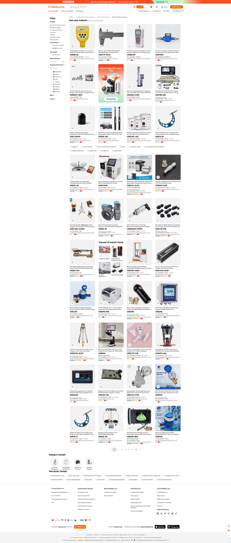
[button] (134, 7)
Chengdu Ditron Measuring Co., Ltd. (165, 100)
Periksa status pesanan (163, 499)
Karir (52, 502)
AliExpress (90, 535)
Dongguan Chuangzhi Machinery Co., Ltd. (138, 232)
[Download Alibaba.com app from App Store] (160, 527)
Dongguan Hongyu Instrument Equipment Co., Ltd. (139, 98)
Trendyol (134, 535)
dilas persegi (89, 479)
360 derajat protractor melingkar (92, 475)
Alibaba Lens (62, 526)
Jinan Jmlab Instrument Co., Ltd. (79, 98)
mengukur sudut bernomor (172, 475)
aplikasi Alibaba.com (147, 526)
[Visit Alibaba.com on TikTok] (176, 513)
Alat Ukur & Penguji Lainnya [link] (119, 17)
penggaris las (105, 150)
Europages (142, 535)
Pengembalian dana (135, 502)
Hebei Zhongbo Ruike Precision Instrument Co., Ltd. (168, 357)
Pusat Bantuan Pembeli (136, 492)
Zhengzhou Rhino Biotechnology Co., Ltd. (109, 315)
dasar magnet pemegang (73, 479)
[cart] (157, 7)
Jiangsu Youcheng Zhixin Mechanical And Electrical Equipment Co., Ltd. (139, 192)
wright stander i (118, 150)
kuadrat (123, 146)
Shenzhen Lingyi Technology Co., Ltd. (80, 140)
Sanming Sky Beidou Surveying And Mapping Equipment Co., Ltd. (82, 358)
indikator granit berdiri (132, 475)
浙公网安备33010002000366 (145, 540)
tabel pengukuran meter (58, 475)
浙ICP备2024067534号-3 (161, 540)
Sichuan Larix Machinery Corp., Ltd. (108, 58)
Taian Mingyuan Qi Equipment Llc (79, 400)
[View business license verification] (132, 540)
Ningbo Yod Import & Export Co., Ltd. (137, 398)
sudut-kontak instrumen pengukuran (155, 146)
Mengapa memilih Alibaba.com (59, 492)
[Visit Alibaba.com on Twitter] (165, 513)
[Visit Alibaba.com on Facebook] (158, 513)
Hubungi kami (134, 495)
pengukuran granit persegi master (151, 475)
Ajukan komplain (135, 499)
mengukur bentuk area (78, 150)
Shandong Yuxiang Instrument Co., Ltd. (166, 58)
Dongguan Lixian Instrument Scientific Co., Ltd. (139, 274)
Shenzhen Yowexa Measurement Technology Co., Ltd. (139, 58)
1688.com (97, 535)
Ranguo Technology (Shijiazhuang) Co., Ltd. (139, 357)
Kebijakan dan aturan (83, 509)
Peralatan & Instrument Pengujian (85, 17)
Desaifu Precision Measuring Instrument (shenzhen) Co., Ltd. (139, 317)
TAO (129, 535)
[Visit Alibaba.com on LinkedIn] (161, 513)
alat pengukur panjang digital (117, 479)
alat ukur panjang (87, 146)
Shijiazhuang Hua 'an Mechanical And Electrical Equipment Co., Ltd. (168, 315)
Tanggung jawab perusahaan (59, 499)
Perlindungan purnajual (84, 502)
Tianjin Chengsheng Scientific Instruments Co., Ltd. (139, 140)
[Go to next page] (139, 449)
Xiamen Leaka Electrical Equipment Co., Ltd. (167, 234)
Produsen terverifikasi (110, 492)
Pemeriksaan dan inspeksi (85, 506)
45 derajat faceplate (57, 479)
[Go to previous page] (110, 449)
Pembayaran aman (83, 492)
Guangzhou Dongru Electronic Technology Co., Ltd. (82, 58)
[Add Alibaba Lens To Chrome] (80, 527)
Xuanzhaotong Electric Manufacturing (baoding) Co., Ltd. (111, 189)
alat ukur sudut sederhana (164, 479)
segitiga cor (75, 146)
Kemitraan (160, 506)
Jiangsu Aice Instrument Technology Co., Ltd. (111, 234)
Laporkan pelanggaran (136, 511)
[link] (228, 526)
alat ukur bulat (101, 479)
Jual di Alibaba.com (162, 492)
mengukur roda (93, 150)
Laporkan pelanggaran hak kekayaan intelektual (140, 506)
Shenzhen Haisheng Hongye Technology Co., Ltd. (168, 189)
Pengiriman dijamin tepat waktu (86, 499)
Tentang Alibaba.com (57, 488)
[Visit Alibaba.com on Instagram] (169, 513)
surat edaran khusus (147, 479)
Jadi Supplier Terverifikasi (164, 502)
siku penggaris (133, 479)
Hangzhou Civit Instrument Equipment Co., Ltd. (82, 274)
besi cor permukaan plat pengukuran (106, 146)
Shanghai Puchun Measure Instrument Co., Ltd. (82, 189)
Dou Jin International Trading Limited (108, 140)
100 (136, 449)
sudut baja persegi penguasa (113, 475)
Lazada (115, 535)
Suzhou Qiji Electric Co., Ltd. (106, 398)
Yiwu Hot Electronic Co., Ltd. (163, 274)
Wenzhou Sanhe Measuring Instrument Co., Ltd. (168, 140)
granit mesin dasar (74, 475)
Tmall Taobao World (106, 535)
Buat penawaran (108, 495)
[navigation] (58, 233)
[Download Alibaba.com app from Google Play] (173, 527)
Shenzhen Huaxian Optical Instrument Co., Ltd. (111, 358)
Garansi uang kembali (84, 495)
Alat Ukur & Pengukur (103, 17)
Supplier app (118, 526)
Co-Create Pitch (56, 495)
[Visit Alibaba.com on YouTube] (172, 513)
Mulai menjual (160, 495)
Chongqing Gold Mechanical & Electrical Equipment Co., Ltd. (82, 232)
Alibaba (71, 17)
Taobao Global (123, 535)
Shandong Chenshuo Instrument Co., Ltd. (81, 315)
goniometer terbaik (135, 146)
